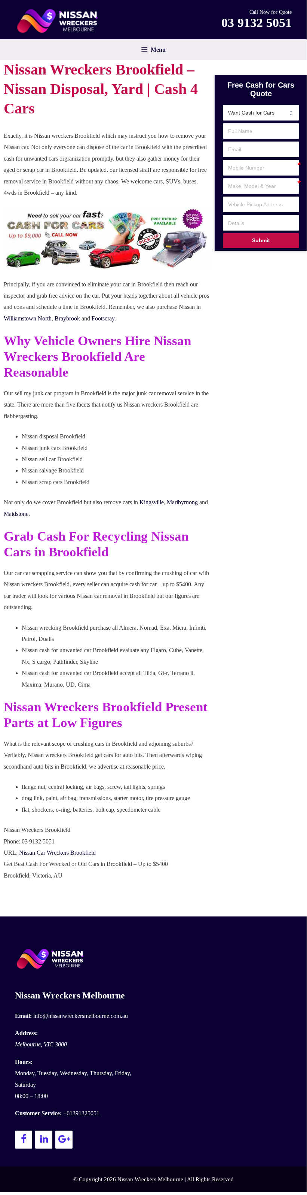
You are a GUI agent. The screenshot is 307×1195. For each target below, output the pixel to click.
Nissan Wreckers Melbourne (70, 995)
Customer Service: (38, 1113)
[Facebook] (23, 1140)
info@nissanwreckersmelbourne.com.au (80, 1016)
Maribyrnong (182, 502)
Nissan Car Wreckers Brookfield (57, 852)
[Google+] (64, 1140)
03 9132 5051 (256, 23)
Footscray (103, 318)
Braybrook (67, 318)
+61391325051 (81, 1113)
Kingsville (151, 502)
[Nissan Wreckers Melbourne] (60, 21)
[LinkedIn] (43, 1140)
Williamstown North (28, 318)
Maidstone (16, 514)
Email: (23, 1016)
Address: (26, 1033)
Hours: (24, 1062)
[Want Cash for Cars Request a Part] (261, 113)
